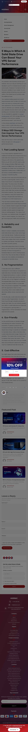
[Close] (25, 360)
